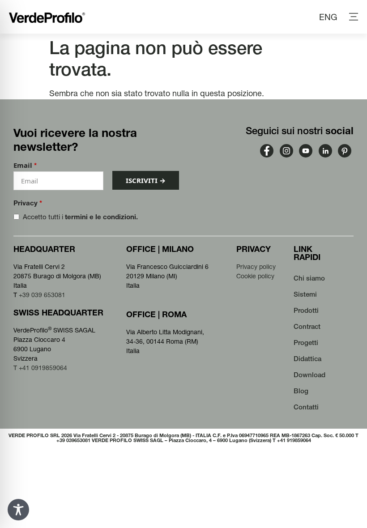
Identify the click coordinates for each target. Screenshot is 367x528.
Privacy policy (256, 267)
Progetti (306, 342)
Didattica (307, 358)
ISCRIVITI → (146, 180)
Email (25, 165)
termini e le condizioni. (101, 217)
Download (309, 374)
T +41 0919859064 (40, 368)
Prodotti (306, 310)
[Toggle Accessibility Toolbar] (18, 509)
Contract (307, 326)
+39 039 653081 (42, 295)
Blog (301, 391)
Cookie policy (255, 276)
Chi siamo (309, 278)
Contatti (306, 407)
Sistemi (305, 294)
